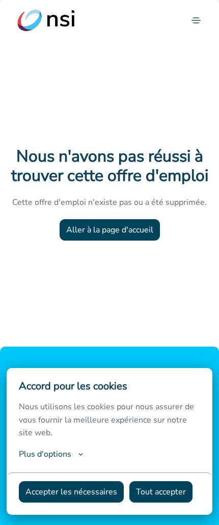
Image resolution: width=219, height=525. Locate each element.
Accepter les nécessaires (71, 491)
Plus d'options (45, 454)
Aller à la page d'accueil (109, 229)
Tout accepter (161, 491)
